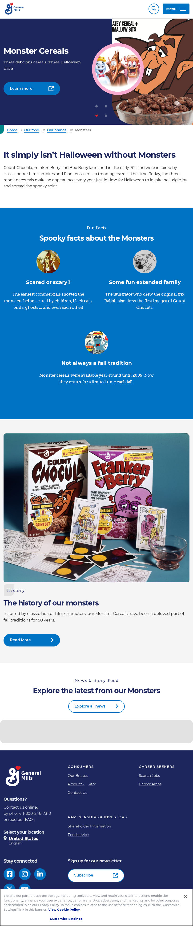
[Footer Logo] (24, 776)
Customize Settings (66, 919)
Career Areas (150, 784)
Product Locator (82, 784)
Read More (20, 640)
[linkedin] (40, 874)
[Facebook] (9, 874)
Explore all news (90, 706)
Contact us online (20, 807)
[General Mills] (15, 8)
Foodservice (78, 834)
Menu (171, 9)
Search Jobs (149, 775)
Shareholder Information (89, 826)
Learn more (21, 88)
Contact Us (77, 792)
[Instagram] (24, 874)
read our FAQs (21, 819)
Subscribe (83, 875)
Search (154, 9)
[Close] (185, 896)
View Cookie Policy (64, 909)
